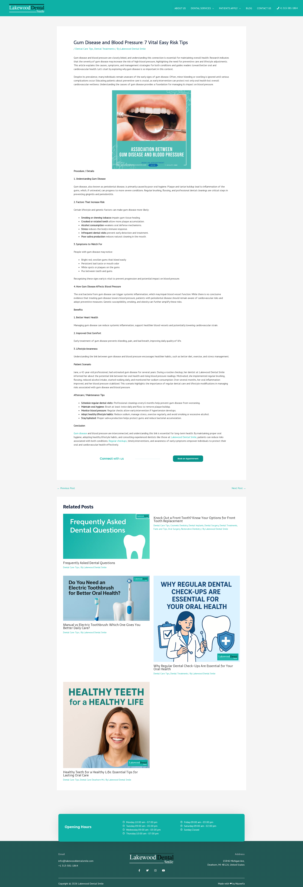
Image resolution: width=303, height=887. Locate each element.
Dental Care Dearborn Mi (92, 779)
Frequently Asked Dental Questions (89, 562)
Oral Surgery (174, 528)
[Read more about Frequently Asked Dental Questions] (106, 536)
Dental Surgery (212, 525)
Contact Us (264, 8)
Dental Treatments (104, 48)
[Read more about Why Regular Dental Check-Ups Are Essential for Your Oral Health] (197, 618)
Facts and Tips (160, 528)
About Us (180, 8)
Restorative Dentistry (191, 528)
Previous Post (66, 488)
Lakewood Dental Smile (183, 437)
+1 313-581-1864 (288, 8)
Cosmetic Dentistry (179, 525)
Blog (249, 8)
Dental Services (201, 8)
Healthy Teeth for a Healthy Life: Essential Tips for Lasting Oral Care (100, 774)
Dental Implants (196, 525)
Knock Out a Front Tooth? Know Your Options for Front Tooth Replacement (194, 519)
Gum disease (80, 433)
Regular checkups (118, 440)
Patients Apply (228, 8)
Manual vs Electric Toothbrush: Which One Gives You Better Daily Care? (101, 626)
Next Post (239, 488)
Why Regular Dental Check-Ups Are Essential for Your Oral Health (193, 667)
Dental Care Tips (84, 48)
